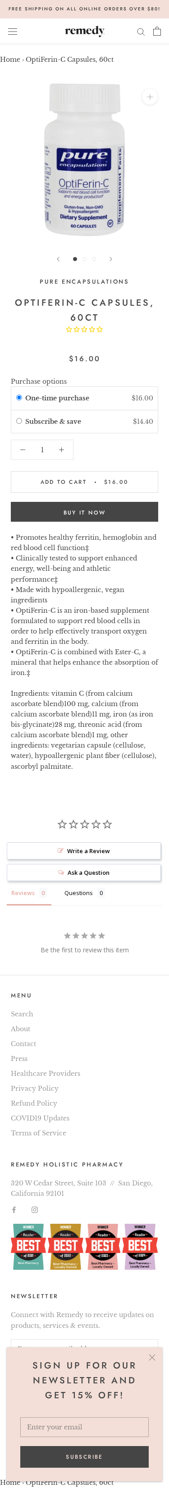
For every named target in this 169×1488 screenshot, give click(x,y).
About (20, 1029)
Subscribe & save (54, 422)
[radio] (19, 398)
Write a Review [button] (88, 851)
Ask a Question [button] (89, 872)
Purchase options (39, 381)
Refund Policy (34, 1103)
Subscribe (84, 1457)
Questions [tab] (78, 893)
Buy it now (85, 513)
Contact (23, 1044)
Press (19, 1059)
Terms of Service (38, 1133)
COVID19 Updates (40, 1118)
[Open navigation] (12, 31)
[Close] (152, 1357)
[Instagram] (35, 1209)
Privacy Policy (35, 1088)
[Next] (111, 259)
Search (22, 1014)
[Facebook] (14, 1209)
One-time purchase (57, 398)
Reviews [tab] (23, 893)
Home (10, 59)
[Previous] (58, 259)
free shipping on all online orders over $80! (84, 8)
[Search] (141, 31)
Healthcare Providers (45, 1074)
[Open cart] (157, 31)
